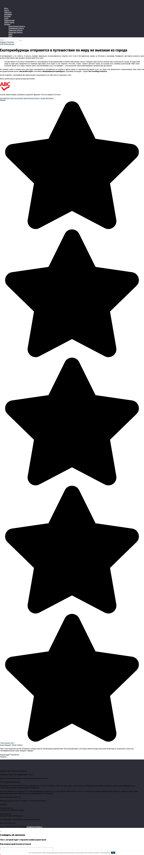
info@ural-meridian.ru (34, 827)
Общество (7, 12)
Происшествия (9, 20)
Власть (6, 10)
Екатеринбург (4, 98)
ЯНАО (10, 36)
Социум (42, 98)
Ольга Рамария (5, 745)
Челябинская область (16, 28)
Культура (7, 16)
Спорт (6, 18)
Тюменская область (15, 30)
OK (113, 852)
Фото (6, 8)
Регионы (7, 24)
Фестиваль (50, 98)
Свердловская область (16, 26)
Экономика (8, 14)
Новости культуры (16, 98)
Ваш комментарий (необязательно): (15, 844)
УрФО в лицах (9, 22)
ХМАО (10, 34)
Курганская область (15, 32)
